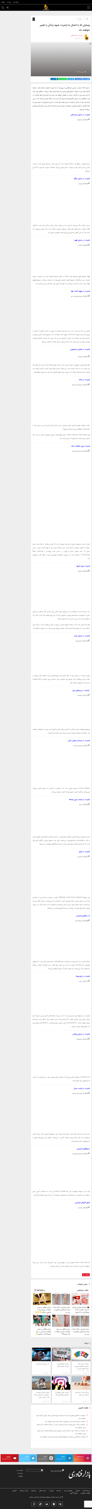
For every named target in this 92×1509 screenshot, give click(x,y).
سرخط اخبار (86, 1490)
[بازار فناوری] (46, 7)
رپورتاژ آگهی (74, 1493)
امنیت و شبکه (24, 1490)
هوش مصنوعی (85, 1493)
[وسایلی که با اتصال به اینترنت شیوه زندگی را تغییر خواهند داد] (61, 59)
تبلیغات (20, 1476)
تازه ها (79, 19)
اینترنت (51, 1490)
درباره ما (20, 1473)
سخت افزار (42, 1490)
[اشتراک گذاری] (7, 8)
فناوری (78, 1490)
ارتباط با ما (19, 1470)
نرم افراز (33, 1490)
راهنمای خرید (68, 1490)
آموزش (14, 1490)
